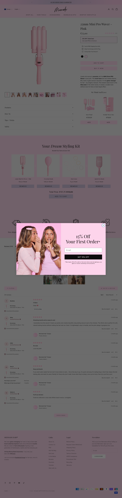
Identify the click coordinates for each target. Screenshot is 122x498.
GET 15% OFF (83, 257)
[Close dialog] (103, 225)
